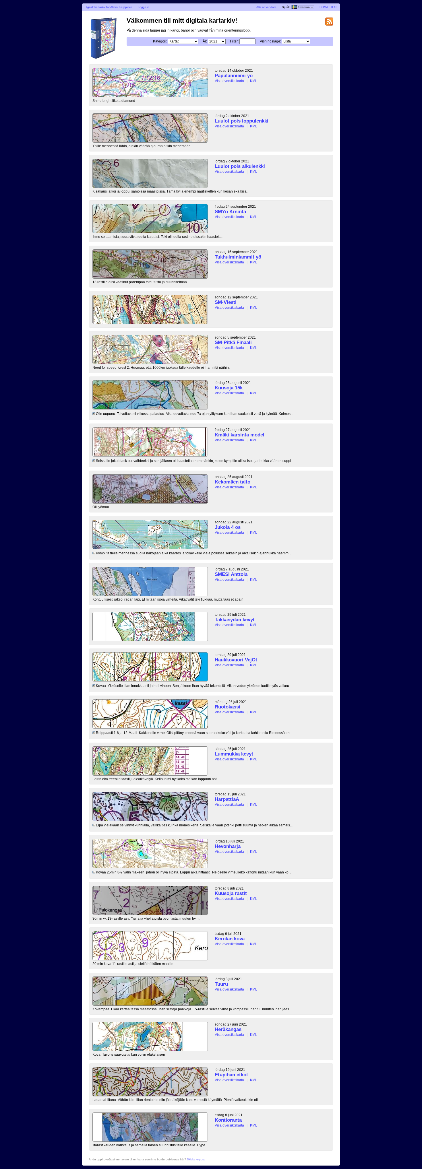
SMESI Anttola (231, 574)
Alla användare (266, 7)
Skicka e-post (196, 1159)
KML (253, 81)
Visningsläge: (270, 41)
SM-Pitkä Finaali (233, 342)
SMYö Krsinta (230, 211)
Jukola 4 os (228, 527)
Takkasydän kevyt (235, 619)
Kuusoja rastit (231, 893)
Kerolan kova (230, 938)
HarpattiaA (227, 799)
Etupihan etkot (231, 1074)
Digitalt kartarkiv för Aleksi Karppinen (109, 7)
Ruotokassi (227, 707)
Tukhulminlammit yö (238, 257)
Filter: (234, 41)
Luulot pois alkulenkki (240, 166)
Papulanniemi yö (234, 75)
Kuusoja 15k (229, 388)
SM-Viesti (226, 302)
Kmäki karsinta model (239, 435)
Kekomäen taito (232, 482)
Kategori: (160, 41)
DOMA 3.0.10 (328, 7)
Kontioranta (228, 1120)
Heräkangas (228, 1029)
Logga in (144, 7)
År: (205, 41)
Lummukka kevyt (234, 754)
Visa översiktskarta (229, 81)
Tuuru (221, 984)
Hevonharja (228, 846)
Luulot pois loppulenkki (241, 121)
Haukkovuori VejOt (236, 660)
